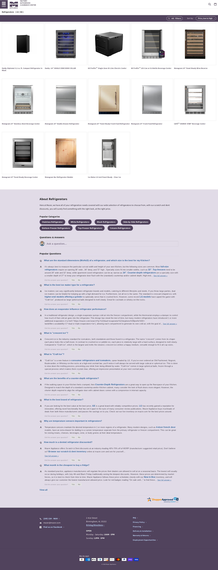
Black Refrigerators (106, 222)
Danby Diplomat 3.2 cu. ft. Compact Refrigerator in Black (22, 69)
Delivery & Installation (142, 531)
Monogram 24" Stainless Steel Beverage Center (21, 124)
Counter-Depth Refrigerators (110, 384)
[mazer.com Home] (13, 5)
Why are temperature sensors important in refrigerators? (73, 421)
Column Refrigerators (120, 228)
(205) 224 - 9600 (50, 518)
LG (140, 406)
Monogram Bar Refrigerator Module (59, 177)
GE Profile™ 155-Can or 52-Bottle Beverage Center (151, 68)
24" (124, 273)
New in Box (150, 477)
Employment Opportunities (144, 540)
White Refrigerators (80, 222)
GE (93, 406)
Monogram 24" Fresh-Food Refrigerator (146, 124)
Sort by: (190, 18)
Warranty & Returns (141, 535)
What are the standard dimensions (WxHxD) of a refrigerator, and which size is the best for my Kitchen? (97, 260)
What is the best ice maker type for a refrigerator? (69, 285)
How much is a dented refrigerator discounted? (68, 442)
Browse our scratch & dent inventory (67, 451)
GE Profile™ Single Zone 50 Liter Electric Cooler (107, 68)
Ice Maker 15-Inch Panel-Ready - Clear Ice (104, 177)
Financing (137, 526)
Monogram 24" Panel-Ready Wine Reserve (191, 68)
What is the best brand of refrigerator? (63, 400)
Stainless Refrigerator (52, 222)
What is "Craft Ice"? (54, 354)
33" (150, 270)
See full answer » (160, 276)
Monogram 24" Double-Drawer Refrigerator (62, 124)
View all (43, 490)
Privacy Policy (139, 522)
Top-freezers (159, 270)
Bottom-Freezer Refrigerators (56, 228)
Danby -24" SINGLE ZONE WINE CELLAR (60, 68)
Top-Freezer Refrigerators (90, 228)
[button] (209, 4)
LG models (145, 297)
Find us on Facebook (53, 527)
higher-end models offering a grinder (64, 297)
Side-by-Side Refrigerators (135, 222)
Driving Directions (94, 525)
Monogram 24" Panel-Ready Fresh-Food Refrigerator (109, 124)
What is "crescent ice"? (56, 333)
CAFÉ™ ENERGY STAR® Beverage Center (189, 124)
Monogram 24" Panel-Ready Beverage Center (20, 177)
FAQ (135, 518)
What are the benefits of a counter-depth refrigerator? (71, 378)
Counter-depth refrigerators (142, 273)
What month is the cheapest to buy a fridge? (66, 465)
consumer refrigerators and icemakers (91, 360)
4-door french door (166, 427)
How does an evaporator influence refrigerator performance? (75, 309)
